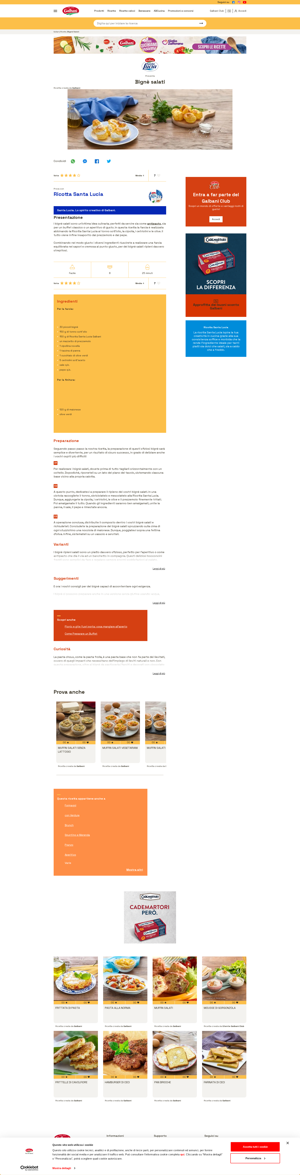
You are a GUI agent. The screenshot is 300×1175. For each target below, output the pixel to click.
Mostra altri (134, 870)
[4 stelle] (74, 175)
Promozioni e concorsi (180, 10)
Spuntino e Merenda (77, 835)
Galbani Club (217, 10)
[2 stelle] (66, 175)
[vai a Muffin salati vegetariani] (120, 721)
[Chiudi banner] (287, 1143)
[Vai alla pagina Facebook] (233, 2)
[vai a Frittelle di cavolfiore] (76, 1053)
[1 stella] (62, 175)
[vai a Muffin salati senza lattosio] (75, 721)
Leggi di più (159, 568)
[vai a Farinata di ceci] (224, 1053)
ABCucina (159, 10)
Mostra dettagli (61, 1168)
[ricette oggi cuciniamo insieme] (150, 45)
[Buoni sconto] (230, 11)
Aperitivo (70, 854)
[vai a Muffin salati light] (164, 721)
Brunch (69, 825)
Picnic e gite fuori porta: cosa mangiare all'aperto (96, 626)
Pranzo (69, 844)
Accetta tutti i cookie (255, 1146)
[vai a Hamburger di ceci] (125, 1053)
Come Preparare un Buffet (81, 633)
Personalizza (253, 1158)
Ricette (111, 10)
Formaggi (70, 805)
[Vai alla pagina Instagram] (239, 2)
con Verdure (72, 815)
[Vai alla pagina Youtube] (244, 2)
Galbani (57, 32)
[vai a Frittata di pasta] (76, 979)
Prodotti (99, 10)
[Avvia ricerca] (199, 23)
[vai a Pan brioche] (175, 1053)
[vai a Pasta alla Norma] (125, 979)
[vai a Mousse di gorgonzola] (224, 979)
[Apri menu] (55, 11)
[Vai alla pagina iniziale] (71, 11)
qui (182, 1154)
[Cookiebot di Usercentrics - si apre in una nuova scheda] (29, 1168)
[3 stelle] (70, 175)
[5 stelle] (79, 175)
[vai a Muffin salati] (175, 979)
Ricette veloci (127, 10)
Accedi (216, 219)
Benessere (144, 10)
